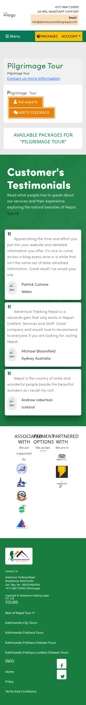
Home (9, 671)
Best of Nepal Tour (18, 613)
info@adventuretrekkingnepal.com (54, 20)
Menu (15, 36)
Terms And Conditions (21, 691)
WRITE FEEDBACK (33, 113)
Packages (49, 36)
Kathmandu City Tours (21, 622)
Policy (9, 681)
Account (70, 36)
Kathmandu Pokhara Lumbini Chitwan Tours (36, 652)
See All (13, 213)
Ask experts (27, 102)
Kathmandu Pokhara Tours (24, 632)
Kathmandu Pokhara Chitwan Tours (30, 642)
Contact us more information (33, 78)
